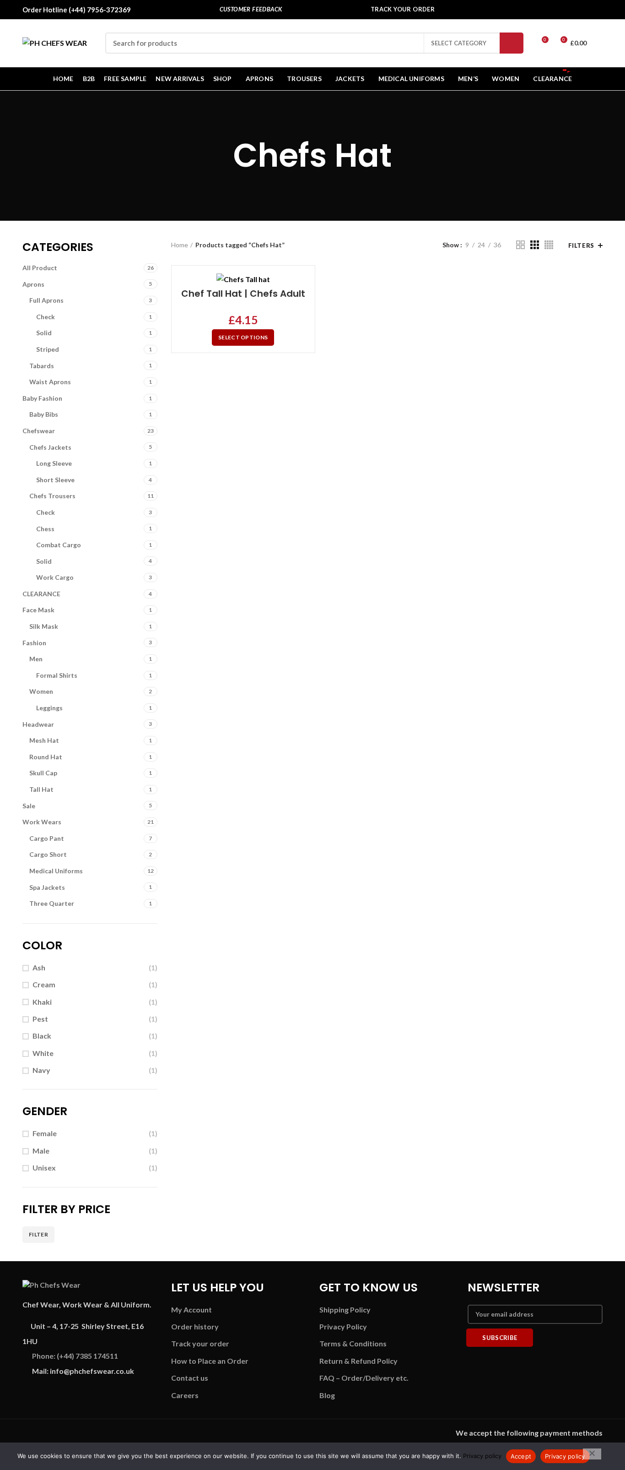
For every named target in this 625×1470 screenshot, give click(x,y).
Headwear (38, 724)
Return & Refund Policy (358, 1360)
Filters (581, 245)
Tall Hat (41, 789)
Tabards (41, 366)
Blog (327, 1395)
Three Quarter (51, 903)
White (43, 1053)
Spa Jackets (47, 887)
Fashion (34, 643)
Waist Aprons (50, 382)
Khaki (42, 1001)
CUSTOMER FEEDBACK (251, 9)
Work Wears (41, 822)
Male (40, 1150)
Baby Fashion (42, 398)
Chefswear (38, 431)
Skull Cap (43, 773)
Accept (521, 1456)
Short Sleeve (55, 480)
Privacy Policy (343, 1326)
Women (41, 691)
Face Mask (38, 610)
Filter (38, 1234)
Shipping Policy (345, 1309)
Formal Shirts (56, 675)
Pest (40, 1018)
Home (179, 245)
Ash (38, 967)
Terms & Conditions (353, 1343)
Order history (195, 1326)
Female (44, 1133)
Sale (28, 806)
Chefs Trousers (52, 496)
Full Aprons (46, 300)
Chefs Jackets (50, 447)
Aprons (33, 284)
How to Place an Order (209, 1360)
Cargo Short (48, 854)
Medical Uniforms (56, 871)
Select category (458, 43)
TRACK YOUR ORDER (403, 9)
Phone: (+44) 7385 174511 (75, 1355)
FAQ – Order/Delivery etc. (364, 1377)
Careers (185, 1395)
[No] (592, 1453)
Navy (41, 1070)
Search (511, 43)
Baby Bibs (43, 414)
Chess (45, 529)
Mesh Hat (44, 740)
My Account (191, 1309)
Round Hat (45, 757)
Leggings (49, 708)
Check (45, 317)
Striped (47, 349)
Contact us (189, 1377)
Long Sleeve (54, 463)
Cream (43, 984)
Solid (44, 333)
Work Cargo (55, 577)
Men (36, 659)
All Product (39, 268)
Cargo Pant (46, 838)
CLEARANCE (41, 594)
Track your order (200, 1343)
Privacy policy (482, 1455)
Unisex (44, 1167)
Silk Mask (43, 626)
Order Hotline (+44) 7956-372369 (76, 9)
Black (41, 1035)
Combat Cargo (58, 545)
